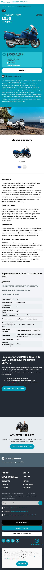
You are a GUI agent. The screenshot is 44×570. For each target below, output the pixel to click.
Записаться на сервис (22, 534)
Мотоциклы (11, 6)
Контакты (5, 487)
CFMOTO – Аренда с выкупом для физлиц (10, 477)
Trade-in (26, 476)
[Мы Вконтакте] (8, 541)
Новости (5, 484)
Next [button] (42, 121)
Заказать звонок (22, 522)
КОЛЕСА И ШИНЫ (23, 290)
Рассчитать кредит (13, 65)
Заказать (22, 70)
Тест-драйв (6, 481)
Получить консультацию (14, 389)
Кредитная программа (13, 383)
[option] (22, 121)
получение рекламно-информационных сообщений (23, 514)
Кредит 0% (5, 473)
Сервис (26, 481)
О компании (28, 484)
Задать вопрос (22, 528)
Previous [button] (2, 121)
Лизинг (26, 473)
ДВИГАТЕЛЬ (6, 282)
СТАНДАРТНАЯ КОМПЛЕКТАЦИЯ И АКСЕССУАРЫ (20, 286)
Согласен (22, 564)
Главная (4, 6)
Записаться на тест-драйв (22, 446)
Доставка (27, 487)
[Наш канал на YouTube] (13, 541)
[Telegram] (3, 541)
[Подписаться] (40, 503)
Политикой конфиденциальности (19, 511)
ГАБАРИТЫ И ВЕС (8, 290)
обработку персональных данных (18, 507)
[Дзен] (17, 541)
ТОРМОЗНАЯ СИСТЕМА (10, 294)
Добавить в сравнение (13, 76)
